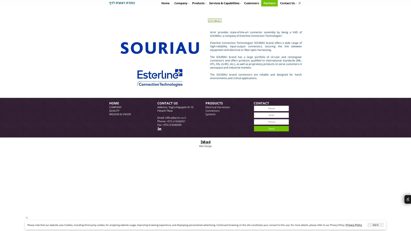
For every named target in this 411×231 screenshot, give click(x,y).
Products (198, 3)
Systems (211, 114)
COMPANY (115, 107)
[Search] (299, 3)
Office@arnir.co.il (175, 118)
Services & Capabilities (224, 3)
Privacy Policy (354, 225)
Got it (375, 225)
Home (165, 3)
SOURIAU (215, 21)
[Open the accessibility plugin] (407, 199)
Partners (269, 3)
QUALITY (114, 110)
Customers (251, 3)
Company (180, 3)
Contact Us (287, 3)
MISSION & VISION (120, 114)
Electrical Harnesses (218, 107)
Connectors (213, 110)
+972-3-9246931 (175, 121)
